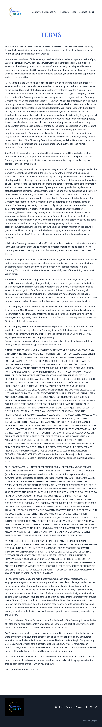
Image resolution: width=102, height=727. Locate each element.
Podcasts (65, 12)
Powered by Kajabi (90, 721)
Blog (74, 12)
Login (92, 12)
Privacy (79, 707)
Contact (83, 12)
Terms (69, 707)
